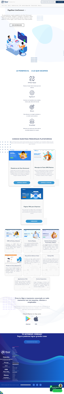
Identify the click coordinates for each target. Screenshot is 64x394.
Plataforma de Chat (15, 5)
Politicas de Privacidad (15, 362)
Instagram (13, 373)
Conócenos (14, 349)
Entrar (13, 366)
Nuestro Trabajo (14, 352)
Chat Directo (14, 358)
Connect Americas (15, 380)
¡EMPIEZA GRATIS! (22, 182)
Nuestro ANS (14, 354)
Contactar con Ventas (48, 2)
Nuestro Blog (14, 350)
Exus (5, 5)
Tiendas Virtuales (34, 5)
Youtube (13, 377)
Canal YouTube (14, 359)
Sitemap (13, 370)
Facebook (13, 375)
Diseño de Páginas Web (26, 5)
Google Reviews (14, 379)
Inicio (3, 5)
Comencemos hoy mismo (32, 341)
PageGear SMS (14, 368)
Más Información (17, 25)
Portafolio (13, 353)
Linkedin (13, 376)
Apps (9, 5)
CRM (20, 5)
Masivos (39, 5)
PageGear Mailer (14, 367)
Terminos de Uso (15, 361)
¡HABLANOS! (34, 221)
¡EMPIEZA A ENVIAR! (46, 182)
